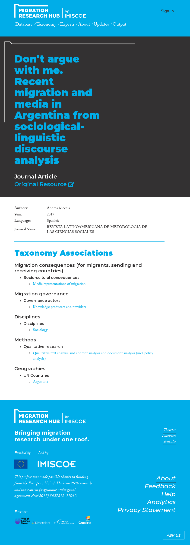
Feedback (160, 486)
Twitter (169, 431)
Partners (49, 464)
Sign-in (167, 11)
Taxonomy (46, 25)
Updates (101, 25)
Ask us (173, 535)
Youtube (169, 442)
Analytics (161, 502)
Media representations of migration (59, 284)
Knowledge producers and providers (59, 307)
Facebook (169, 436)
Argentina (40, 382)
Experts (67, 25)
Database (24, 25)
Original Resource (41, 184)
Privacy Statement (146, 510)
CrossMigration (51, 11)
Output (119, 25)
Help (168, 494)
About (84, 25)
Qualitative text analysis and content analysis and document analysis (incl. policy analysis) (93, 356)
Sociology (40, 330)
